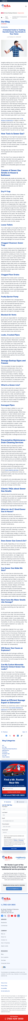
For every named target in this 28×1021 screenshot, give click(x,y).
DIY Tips (4, 747)
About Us (3, 937)
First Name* (4, 806)
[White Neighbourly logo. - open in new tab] (4, 1)
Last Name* (4, 812)
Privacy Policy (4, 985)
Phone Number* (5, 824)
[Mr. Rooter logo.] (7, 858)
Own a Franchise (5, 943)
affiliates (15, 840)
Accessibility (4, 988)
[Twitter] (10, 736)
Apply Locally (4, 946)
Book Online (14, 848)
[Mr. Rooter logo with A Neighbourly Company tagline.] (14, 899)
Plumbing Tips (4, 27)
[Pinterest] (14, 736)
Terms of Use (4, 982)
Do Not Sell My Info (5, 991)
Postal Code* (5, 829)
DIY (3, 745)
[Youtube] (12, 916)
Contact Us (4, 940)
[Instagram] (9, 916)
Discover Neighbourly (13, 888)
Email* (3, 818)
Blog (2, 954)
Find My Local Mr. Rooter (14, 792)
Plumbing (4, 752)
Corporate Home (5, 963)
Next (24, 732)
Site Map (3, 960)
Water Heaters (6, 757)
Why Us (3, 933)
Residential (8, 801)
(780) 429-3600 (18, 795)
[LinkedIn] (18, 916)
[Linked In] (18, 736)
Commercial (21, 801)
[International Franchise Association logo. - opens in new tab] (3, 967)
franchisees (21, 840)
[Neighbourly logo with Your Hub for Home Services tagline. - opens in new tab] (21, 858)
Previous (5, 732)
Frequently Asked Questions (9, 748)
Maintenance (5, 750)
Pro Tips (4, 755)
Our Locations (4, 957)
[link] (21, 736)
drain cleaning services (11, 470)
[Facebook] (6, 736)
